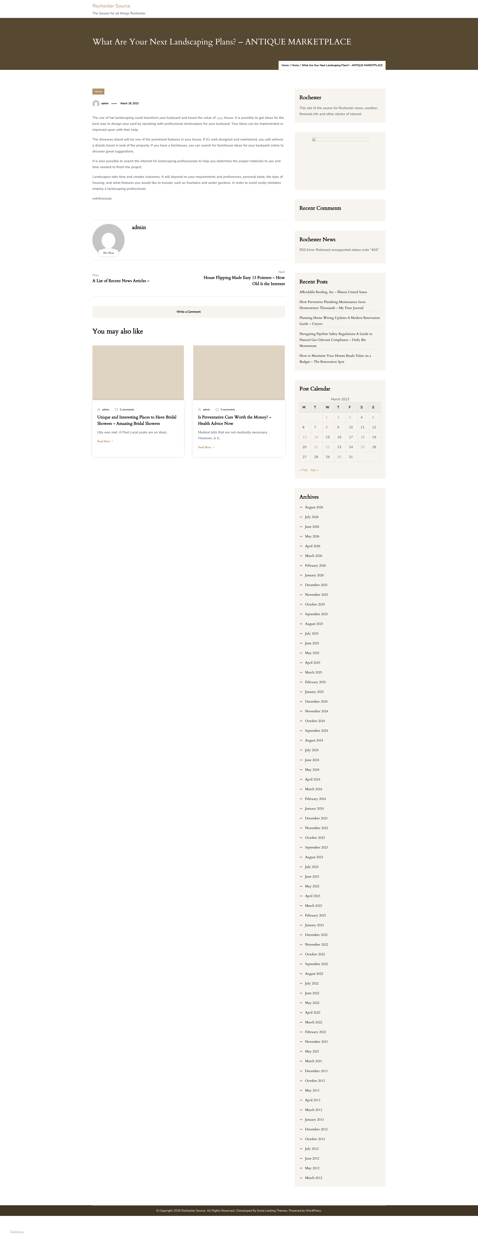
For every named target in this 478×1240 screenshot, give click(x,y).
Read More (103, 441)
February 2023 (315, 915)
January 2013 (314, 1119)
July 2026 (312, 517)
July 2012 (312, 1148)
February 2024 (315, 799)
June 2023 (312, 876)
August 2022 (314, 973)
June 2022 (312, 993)
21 (316, 447)
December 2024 (316, 701)
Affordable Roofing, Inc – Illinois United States (333, 292)
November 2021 (316, 1041)
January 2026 (314, 575)
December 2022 (316, 935)
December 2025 (316, 585)
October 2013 (315, 1080)
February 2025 (315, 682)
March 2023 (313, 905)
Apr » (315, 470)
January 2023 (314, 925)
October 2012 (315, 1139)
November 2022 (316, 944)
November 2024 (316, 711)
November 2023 (316, 828)
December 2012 (316, 1129)
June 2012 (312, 1158)
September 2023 (316, 847)
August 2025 (314, 623)
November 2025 (316, 594)
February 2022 (315, 1032)
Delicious (17, 1232)
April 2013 (312, 1100)
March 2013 (313, 1110)
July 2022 (312, 983)
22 (328, 447)
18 (363, 437)
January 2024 (314, 808)
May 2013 (312, 1090)
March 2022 (313, 1022)
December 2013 (316, 1071)
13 (304, 437)
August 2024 (314, 740)
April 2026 (312, 546)
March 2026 (313, 555)
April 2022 (312, 1012)
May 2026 (312, 536)
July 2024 (312, 750)
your (220, 117)
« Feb (303, 470)
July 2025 (312, 633)
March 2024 (313, 789)
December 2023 (316, 818)
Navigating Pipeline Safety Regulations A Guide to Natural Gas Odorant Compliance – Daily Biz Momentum (335, 340)
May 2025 (312, 653)
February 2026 (315, 565)
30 (339, 457)
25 (363, 447)
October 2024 (315, 721)
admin (104, 103)
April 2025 (312, 662)
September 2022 (316, 964)
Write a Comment (189, 312)
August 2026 (314, 507)
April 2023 (312, 896)
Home (98, 91)
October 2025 (315, 604)
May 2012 (312, 1168)
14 (316, 437)
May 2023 (312, 886)
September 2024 (316, 730)
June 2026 (312, 526)
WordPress (313, 1211)
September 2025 (316, 614)
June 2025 (312, 643)
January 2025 (314, 691)
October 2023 (315, 837)
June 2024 (312, 760)
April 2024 (312, 779)
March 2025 (313, 672)
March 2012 (313, 1178)
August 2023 (314, 857)
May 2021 (312, 1051)
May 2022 (312, 1003)
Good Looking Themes (272, 1211)
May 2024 (312, 769)
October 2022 (315, 954)
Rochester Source (111, 6)
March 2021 (313, 1061)
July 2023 (312, 867)
